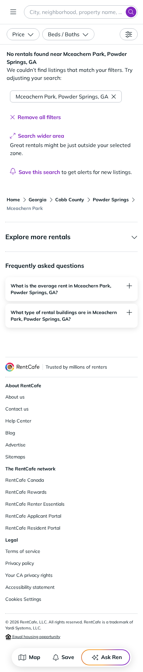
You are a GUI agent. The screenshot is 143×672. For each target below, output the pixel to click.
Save (68, 657)
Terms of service (22, 551)
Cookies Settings (23, 599)
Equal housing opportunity (35, 636)
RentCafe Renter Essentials (35, 504)
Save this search (39, 172)
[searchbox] (81, 12)
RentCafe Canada (24, 480)
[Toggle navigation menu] (13, 12)
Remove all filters (39, 117)
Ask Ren (111, 657)
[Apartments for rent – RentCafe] (22, 367)
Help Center (18, 421)
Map (34, 657)
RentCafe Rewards (26, 492)
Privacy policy (19, 563)
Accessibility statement (30, 587)
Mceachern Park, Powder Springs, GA (62, 96)
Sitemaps (15, 457)
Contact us (17, 409)
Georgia (38, 200)
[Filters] (129, 34)
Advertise (15, 445)
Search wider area (41, 135)
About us (15, 397)
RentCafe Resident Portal (32, 528)
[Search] (131, 12)
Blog (10, 433)
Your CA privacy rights (29, 575)
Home (13, 200)
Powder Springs (111, 200)
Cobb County (69, 200)
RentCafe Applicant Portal (33, 516)
